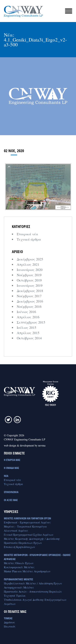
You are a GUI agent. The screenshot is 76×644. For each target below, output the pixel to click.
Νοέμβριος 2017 (29, 296)
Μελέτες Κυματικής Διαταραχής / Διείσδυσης (32, 539)
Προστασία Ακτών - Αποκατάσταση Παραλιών (33, 591)
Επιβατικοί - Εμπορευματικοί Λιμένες (27, 522)
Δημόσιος (9, 622)
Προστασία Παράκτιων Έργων (23, 543)
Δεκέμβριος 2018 (30, 290)
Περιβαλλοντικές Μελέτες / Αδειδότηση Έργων (33, 583)
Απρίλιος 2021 (28, 264)
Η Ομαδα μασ (11, 468)
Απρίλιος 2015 (28, 332)
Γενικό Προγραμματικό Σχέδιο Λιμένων (28, 534)
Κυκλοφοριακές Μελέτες (19, 567)
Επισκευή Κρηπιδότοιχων (19, 547)
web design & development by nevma (24, 445)
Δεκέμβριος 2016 (30, 301)
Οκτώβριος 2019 (29, 280)
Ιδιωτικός (9, 626)
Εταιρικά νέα (27, 234)
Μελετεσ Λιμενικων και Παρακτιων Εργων (27, 518)
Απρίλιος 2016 (28, 317)
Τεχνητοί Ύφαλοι (15, 595)
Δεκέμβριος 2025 (30, 259)
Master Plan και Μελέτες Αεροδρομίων (27, 571)
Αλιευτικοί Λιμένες (16, 530)
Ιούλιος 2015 (26, 327)
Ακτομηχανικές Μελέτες (19, 587)
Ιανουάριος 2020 (29, 269)
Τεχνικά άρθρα (29, 239)
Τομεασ (8, 618)
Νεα (6, 476)
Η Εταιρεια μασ (12, 460)
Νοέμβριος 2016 (29, 306)
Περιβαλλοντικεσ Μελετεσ (18, 579)
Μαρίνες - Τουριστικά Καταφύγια (25, 526)
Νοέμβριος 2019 (29, 275)
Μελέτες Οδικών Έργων (19, 563)
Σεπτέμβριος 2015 (31, 322)
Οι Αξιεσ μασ (11, 500)
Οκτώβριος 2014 (29, 338)
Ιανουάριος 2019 (29, 285)
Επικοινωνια (11, 492)
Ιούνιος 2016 (26, 311)
